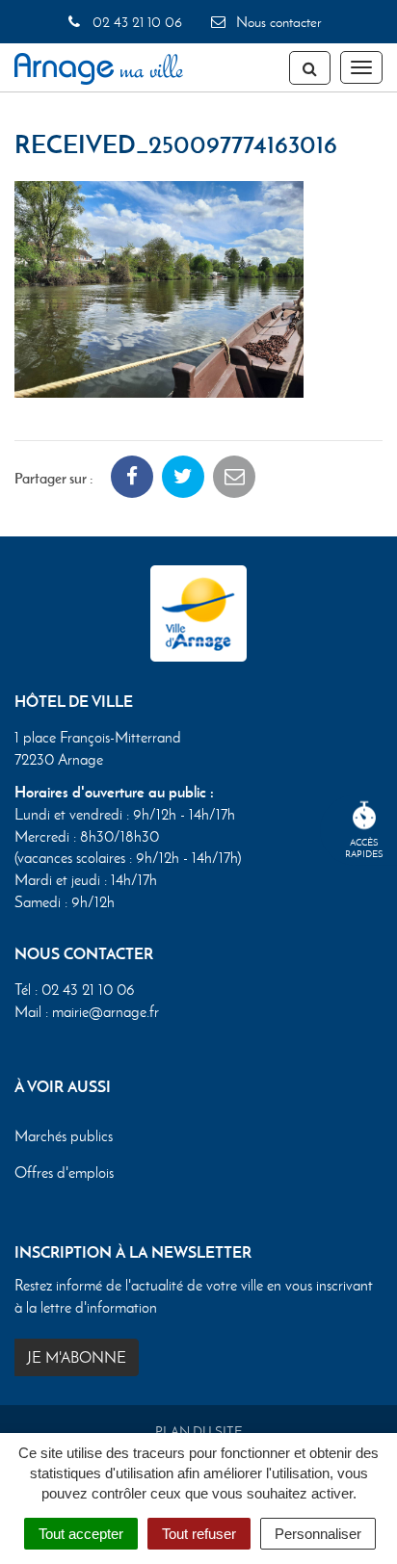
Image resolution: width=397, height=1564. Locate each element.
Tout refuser (199, 1533)
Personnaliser (318, 1533)
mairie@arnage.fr (105, 1012)
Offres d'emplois (64, 1172)
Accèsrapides (364, 848)
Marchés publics (63, 1136)
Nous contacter (276, 22)
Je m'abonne (76, 1357)
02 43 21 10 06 (135, 22)
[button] (159, 287)
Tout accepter (81, 1533)
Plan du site (199, 1431)
